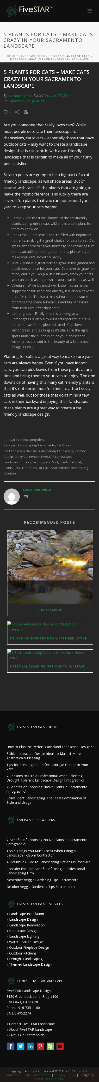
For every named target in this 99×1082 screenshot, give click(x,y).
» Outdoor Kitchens (21, 953)
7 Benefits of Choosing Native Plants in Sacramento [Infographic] (46, 789)
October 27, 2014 (57, 95)
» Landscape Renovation (25, 925)
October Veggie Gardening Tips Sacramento (40, 887)
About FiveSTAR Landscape (30, 1029)
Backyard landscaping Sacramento (29, 445)
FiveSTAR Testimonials (27, 1035)
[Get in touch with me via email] (26, 497)
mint (55, 462)
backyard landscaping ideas (24, 439)
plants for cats (39, 467)
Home (11, 56)
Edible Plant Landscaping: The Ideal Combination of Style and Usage (46, 800)
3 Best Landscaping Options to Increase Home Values (51, 666)
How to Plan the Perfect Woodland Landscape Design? (49, 747)
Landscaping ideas (17, 462)
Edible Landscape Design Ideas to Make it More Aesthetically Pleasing (43, 755)
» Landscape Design (22, 919)
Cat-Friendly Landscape (56, 451)
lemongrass (41, 462)
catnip (8, 456)
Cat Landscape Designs (21, 451)
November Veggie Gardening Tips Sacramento (42, 880)
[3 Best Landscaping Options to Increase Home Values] (50, 655)
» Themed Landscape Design (29, 964)
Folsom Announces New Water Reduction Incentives (51, 638)
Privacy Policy (65, 1075)
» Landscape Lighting (22, 936)
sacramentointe (19, 95)
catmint (80, 451)
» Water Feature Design (24, 941)
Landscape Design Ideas (38, 56)
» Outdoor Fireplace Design (27, 947)
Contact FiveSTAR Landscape (32, 1024)
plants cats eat (70, 462)
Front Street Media (49, 1079)
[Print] (28, 111)
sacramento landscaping (69, 467)
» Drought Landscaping (24, 958)
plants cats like (15, 467)
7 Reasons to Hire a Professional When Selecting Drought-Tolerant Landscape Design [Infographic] (45, 778)
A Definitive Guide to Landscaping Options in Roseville (48, 862)
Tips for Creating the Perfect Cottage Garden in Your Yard (47, 767)
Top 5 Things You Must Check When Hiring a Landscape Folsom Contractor (41, 853)
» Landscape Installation (25, 913)
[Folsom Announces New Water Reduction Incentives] (50, 626)
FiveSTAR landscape (56, 456)
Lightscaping (50, 610)
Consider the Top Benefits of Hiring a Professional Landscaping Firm (45, 871)
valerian (10, 473)
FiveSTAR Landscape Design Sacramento (47, 1073)
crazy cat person (27, 456)
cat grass (63, 445)
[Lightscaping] (50, 567)
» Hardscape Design (21, 930)
